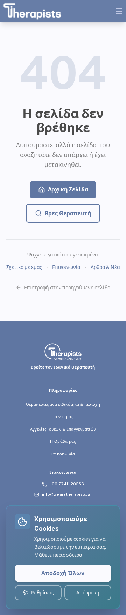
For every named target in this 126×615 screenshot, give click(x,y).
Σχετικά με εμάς (24, 267)
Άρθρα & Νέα (105, 267)
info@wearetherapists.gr (67, 494)
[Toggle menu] (119, 11)
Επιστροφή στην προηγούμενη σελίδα (67, 287)
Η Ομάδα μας (63, 441)
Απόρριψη (87, 592)
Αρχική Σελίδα (68, 189)
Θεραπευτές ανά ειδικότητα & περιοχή (63, 404)
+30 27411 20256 (67, 484)
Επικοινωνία (66, 267)
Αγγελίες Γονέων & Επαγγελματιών (63, 429)
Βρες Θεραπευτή (68, 213)
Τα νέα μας (63, 416)
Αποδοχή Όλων (62, 573)
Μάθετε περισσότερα (58, 555)
